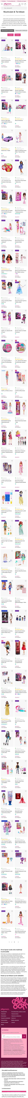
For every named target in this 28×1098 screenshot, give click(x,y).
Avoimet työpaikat (4, 1022)
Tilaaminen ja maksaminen (16, 1015)
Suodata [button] (10, 34)
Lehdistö (13, 1022)
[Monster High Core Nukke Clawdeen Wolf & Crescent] (15, 694)
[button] (2, 4)
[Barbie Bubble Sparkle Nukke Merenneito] (1, 423)
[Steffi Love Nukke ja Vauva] (1, 393)
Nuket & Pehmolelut (10, 15)
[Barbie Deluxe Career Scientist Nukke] (15, 243)
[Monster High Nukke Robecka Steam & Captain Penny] (16, 63)
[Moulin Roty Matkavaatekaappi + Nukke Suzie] (15, 603)
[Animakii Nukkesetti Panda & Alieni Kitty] (4, 874)
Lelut (4, 15)
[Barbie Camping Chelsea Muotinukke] (1, 513)
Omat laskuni (3, 1015)
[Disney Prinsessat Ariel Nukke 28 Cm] (4, 273)
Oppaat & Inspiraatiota (5, 1018)
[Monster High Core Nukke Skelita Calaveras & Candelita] (1, 904)
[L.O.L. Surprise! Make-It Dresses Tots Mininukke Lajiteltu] (1, 363)
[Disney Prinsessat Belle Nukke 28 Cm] (5, 273)
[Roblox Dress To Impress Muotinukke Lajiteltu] (15, 453)
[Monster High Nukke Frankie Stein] (1, 754)
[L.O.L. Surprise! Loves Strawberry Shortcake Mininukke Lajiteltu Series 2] (1, 183)
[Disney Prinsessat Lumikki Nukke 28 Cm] (3, 273)
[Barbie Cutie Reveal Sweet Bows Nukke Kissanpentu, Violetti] (16, 273)
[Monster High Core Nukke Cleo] (1, 543)
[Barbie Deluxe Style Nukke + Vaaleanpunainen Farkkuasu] (15, 213)
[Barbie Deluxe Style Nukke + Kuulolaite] (18, 213)
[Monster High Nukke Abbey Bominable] (16, 784)
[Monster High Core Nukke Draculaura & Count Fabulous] (15, 63)
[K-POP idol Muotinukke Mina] (1, 483)
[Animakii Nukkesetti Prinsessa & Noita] (5, 874)
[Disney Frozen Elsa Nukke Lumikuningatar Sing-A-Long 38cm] (1, 574)
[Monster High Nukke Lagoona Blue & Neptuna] (18, 63)
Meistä (2, 1024)
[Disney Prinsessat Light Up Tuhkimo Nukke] (15, 303)
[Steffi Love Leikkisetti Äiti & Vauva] (1, 333)
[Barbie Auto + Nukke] (1, 153)
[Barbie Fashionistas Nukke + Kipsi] (15, 423)
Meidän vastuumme (15, 1020)
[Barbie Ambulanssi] (15, 123)
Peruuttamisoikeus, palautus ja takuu (18, 1011)
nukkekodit (17, 980)
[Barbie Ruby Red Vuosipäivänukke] (15, 664)
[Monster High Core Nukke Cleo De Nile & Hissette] (19, 63)
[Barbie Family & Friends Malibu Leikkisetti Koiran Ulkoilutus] (15, 844)
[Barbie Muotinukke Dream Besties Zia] (1, 664)
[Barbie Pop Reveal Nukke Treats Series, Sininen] (1, 814)
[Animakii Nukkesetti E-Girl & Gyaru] (3, 874)
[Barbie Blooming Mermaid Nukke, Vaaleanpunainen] (15, 934)
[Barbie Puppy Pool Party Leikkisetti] (1, 243)
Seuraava (18, 942)
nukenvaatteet (23, 980)
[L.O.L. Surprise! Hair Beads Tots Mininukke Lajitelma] (15, 363)
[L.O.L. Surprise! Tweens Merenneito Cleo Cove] (3, 844)
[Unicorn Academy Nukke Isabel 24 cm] (3, 303)
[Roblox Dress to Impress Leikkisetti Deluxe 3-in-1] (1, 694)
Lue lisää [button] (25, 25)
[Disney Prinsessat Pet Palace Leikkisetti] (1, 63)
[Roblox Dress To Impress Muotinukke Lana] (16, 754)
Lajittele (17, 34)
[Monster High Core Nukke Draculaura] (15, 333)
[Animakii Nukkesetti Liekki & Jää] (1, 874)
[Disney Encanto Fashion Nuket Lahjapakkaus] (15, 634)
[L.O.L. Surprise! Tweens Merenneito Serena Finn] (4, 844)
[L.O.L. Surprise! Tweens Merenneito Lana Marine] (1, 844)
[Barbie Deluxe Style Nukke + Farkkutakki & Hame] (16, 213)
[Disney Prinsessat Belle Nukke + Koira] (1, 934)
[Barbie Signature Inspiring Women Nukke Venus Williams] (1, 634)
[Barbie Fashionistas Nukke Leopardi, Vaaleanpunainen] (1, 453)
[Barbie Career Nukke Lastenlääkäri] (1, 784)
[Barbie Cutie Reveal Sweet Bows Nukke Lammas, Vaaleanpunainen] (15, 273)
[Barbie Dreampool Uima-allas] (15, 724)
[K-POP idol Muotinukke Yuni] (15, 393)
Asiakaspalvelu (4, 1011)
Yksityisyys (13, 1018)
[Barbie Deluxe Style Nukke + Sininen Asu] (15, 183)
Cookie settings (4, 1020)
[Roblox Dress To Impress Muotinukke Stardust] (15, 754)
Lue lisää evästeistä (6, 1088)
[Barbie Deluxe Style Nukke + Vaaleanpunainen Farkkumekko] (19, 213)
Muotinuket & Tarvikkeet (20, 15)
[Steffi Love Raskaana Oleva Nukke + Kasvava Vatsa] (15, 153)
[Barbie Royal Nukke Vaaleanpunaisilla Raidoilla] (15, 483)
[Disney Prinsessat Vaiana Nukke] (1, 273)
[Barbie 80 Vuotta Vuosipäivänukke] (15, 814)
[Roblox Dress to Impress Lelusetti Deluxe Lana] (3, 694)
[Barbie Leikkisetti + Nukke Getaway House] (1, 93)
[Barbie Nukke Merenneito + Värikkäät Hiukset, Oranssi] (15, 904)
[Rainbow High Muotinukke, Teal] (15, 574)
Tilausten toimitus (14, 1013)
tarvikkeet (14, 981)
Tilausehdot (3, 1013)
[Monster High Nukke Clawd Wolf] (15, 784)
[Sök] (2, 8)
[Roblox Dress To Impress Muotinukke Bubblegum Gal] (18, 754)
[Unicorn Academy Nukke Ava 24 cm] (1, 303)
